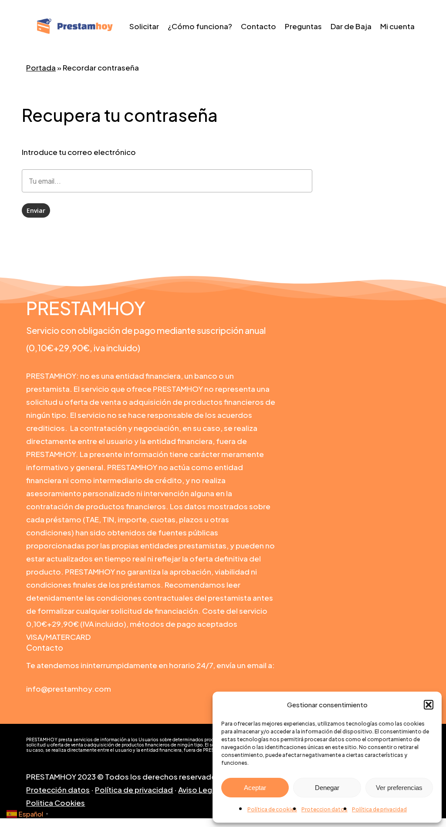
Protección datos (58, 789)
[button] (428, 704)
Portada (41, 67)
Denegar (327, 787)
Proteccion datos (324, 809)
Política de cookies (272, 809)
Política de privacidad (379, 809)
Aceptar (255, 787)
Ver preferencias (399, 787)
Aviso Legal (198, 789)
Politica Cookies (55, 802)
